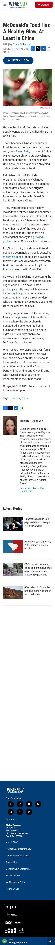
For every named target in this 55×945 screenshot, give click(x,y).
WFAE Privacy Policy (15, 882)
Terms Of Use (12, 889)
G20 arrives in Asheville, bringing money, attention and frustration (37, 591)
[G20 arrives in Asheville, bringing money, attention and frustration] (13, 592)
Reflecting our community (18, 849)
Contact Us (11, 862)
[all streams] (51, 941)
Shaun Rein (22, 151)
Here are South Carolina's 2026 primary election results (37, 545)
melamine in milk (13, 256)
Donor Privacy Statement (18, 869)
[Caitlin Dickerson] (10, 425)
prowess (23, 317)
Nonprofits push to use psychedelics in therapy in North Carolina (37, 522)
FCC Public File (13, 875)
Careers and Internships (17, 855)
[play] (5, 941)
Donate (45, 4)
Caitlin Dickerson (21, 44)
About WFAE (12, 842)
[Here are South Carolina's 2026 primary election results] (13, 546)
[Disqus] (27, 659)
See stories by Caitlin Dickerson (32, 489)
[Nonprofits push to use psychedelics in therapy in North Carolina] (13, 524)
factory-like (13, 293)
